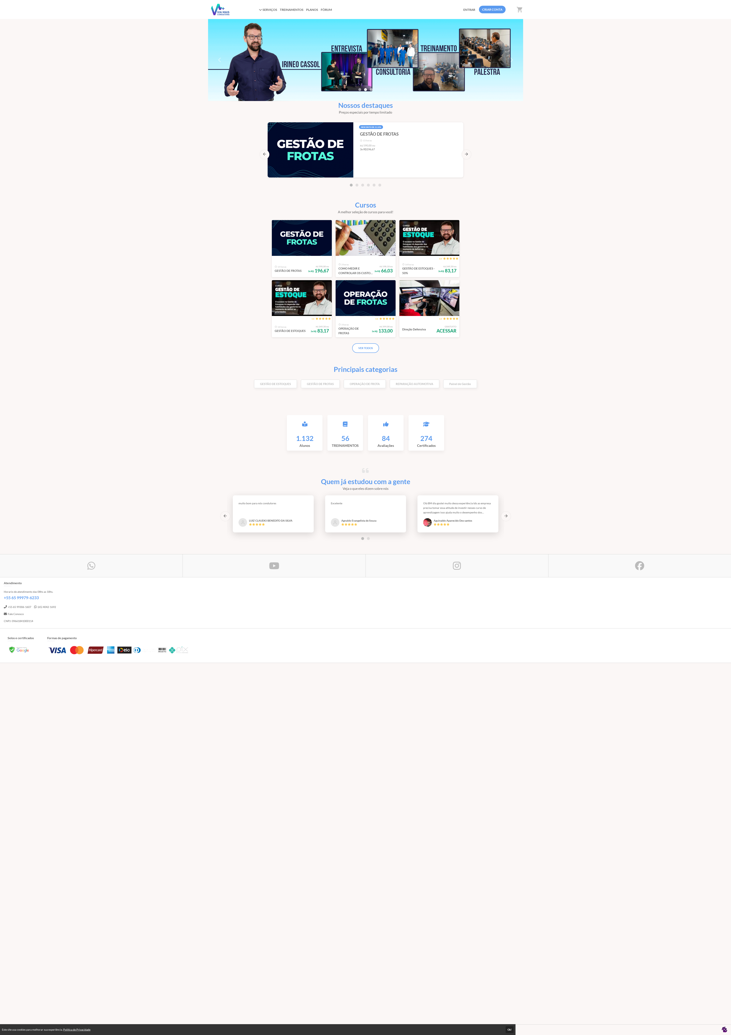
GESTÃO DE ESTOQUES (275, 384)
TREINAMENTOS (291, 9)
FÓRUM (326, 9)
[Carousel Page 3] (371, 89)
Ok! (510, 1029)
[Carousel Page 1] (360, 89)
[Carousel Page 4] (368, 185)
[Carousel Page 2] (357, 185)
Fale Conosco (16, 614)
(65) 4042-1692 (47, 607)
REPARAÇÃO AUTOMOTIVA (414, 384)
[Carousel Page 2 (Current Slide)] (365, 89)
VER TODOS (365, 348)
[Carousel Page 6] (380, 185)
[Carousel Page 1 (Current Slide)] (351, 185)
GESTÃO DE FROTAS (320, 384)
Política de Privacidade (76, 1029)
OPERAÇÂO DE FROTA (365, 384)
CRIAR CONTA (492, 9)
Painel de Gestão (460, 384)
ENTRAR (469, 9)
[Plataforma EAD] (724, 1030)
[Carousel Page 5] (374, 185)
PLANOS (312, 9)
